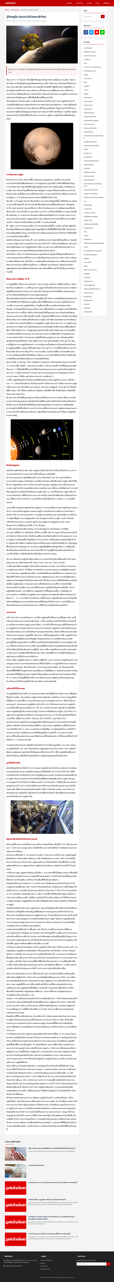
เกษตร (86, 235)
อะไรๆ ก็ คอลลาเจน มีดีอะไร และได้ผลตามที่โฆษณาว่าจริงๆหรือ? (49, 1234)
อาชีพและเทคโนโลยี (90, 117)
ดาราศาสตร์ (22, 21)
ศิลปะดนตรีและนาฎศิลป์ (91, 120)
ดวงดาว (16, 21)
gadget (86, 258)
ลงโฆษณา (42, 1263)
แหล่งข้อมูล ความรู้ (89, 71)
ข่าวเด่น (89, 3)
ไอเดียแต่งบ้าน (88, 300)
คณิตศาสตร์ (88, 109)
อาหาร (86, 90)
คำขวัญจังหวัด (88, 228)
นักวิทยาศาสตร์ (88, 165)
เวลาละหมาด (79, 3)
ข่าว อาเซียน (88, 262)
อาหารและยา (88, 78)
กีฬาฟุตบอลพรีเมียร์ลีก (91, 224)
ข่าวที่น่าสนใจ (88, 48)
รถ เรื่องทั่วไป (88, 157)
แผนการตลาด (88, 105)
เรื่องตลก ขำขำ (88, 293)
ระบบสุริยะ (43, 21)
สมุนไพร (86, 86)
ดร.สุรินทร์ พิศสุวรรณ (90, 255)
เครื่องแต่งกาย (88, 281)
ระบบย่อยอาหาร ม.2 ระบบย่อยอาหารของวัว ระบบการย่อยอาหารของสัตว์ (52, 1182)
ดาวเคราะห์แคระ (36, 21)
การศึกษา (87, 59)
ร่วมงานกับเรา (43, 1266)
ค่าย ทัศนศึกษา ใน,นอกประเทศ (93, 251)
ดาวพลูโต (28, 21)
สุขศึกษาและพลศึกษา (90, 142)
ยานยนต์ (87, 304)
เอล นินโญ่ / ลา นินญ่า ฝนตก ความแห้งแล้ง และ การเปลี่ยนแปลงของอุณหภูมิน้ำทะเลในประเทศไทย (51, 1217)
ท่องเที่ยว (87, 274)
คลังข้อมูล (106, 3)
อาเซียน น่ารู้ (88, 220)
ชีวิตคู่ (86, 75)
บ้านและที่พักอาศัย (89, 285)
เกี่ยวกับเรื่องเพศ (89, 113)
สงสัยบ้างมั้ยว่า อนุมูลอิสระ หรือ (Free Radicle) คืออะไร (47, 1199)
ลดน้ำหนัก (87, 277)
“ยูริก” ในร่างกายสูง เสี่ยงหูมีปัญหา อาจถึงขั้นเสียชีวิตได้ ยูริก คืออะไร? (52, 1148)
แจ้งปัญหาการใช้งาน (45, 1269)
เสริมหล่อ (87, 308)
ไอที (85, 82)
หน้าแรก (69, 3)
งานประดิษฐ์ (87, 209)
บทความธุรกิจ (88, 101)
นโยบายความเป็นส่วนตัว (46, 1260)
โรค (85, 63)
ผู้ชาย (86, 266)
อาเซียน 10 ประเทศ (89, 213)
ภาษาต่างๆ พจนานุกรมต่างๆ (92, 67)
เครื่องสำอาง (88, 239)
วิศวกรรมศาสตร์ (89, 176)
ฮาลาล (97, 3)
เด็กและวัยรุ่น (88, 205)
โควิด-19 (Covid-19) (90, 270)
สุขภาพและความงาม (90, 56)
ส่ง (108, 1264)
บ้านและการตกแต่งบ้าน (91, 190)
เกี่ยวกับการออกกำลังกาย (91, 146)
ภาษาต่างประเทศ (89, 124)
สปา (85, 232)
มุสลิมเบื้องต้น (88, 132)
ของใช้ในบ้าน (88, 297)
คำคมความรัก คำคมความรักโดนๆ (94, 197)
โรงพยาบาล (87, 153)
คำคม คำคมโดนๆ (89, 180)
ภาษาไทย (87, 168)
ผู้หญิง (86, 94)
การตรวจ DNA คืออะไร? (36, 1165)
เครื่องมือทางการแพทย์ (91, 216)
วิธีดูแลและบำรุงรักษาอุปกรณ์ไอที (94, 243)
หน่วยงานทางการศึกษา (91, 194)
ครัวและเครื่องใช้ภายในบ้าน (92, 289)
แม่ (85, 201)
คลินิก (86, 149)
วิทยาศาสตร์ (88, 97)
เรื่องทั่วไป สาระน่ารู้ (89, 52)
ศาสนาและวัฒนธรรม (90, 128)
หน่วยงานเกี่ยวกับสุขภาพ (91, 161)
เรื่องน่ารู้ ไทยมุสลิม (90, 172)
